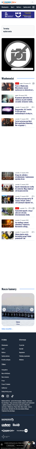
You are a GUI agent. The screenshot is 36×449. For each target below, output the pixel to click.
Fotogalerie (5, 370)
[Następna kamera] (32, 309)
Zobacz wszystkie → (7, 329)
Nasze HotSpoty (6, 373)
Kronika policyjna (6, 360)
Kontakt (21, 349)
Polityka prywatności (24, 356)
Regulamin (22, 352)
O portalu (21, 345)
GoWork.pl (4, 388)
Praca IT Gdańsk (6, 384)
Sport (12, 7)
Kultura (19, 7)
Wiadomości (5, 7)
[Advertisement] (18, 150)
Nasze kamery (5, 377)
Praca (3, 381)
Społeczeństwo (27, 7)
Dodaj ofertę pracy (7, 391)
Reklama (21, 360)
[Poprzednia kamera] (4, 309)
